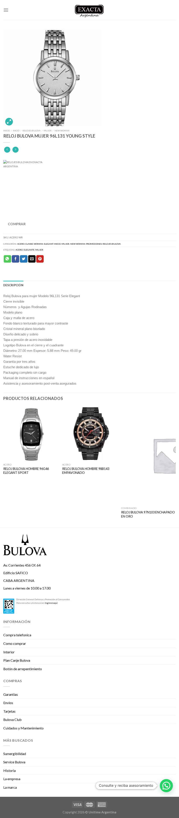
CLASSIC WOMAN (34, 243)
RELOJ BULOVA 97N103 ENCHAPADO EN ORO (148, 514)
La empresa (11, 779)
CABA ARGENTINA (18, 580)
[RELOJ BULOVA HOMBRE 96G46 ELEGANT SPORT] (30, 433)
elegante (29, 249)
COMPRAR (17, 224)
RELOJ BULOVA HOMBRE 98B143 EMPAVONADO (85, 471)
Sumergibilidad (14, 754)
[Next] (175, 466)
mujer (39, 249)
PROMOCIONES (94, 243)
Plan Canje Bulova (16, 660)
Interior (9, 652)
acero (19, 249)
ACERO (20, 243)
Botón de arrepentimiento (22, 669)
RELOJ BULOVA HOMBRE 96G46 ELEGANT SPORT (26, 471)
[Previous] (3, 466)
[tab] (13, 285)
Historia (9, 770)
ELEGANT (48, 243)
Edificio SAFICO (15, 573)
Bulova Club (12, 719)
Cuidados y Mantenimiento (23, 728)
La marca (10, 787)
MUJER (48, 130)
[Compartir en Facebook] (15, 259)
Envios (8, 703)
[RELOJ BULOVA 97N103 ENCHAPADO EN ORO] (148, 455)
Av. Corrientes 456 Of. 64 (22, 565)
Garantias (10, 694)
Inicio (6, 130)
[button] (166, 785)
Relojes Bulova (31, 130)
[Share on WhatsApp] (7, 259)
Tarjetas (9, 711)
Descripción (13, 285)
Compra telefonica (17, 635)
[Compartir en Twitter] (23, 259)
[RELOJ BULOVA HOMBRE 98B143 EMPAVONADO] (89, 433)
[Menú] (6, 10)
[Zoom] (9, 121)
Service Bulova (14, 762)
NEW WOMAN (62, 130)
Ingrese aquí (51, 603)
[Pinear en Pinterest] (40, 259)
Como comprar (14, 643)
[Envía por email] (32, 259)
